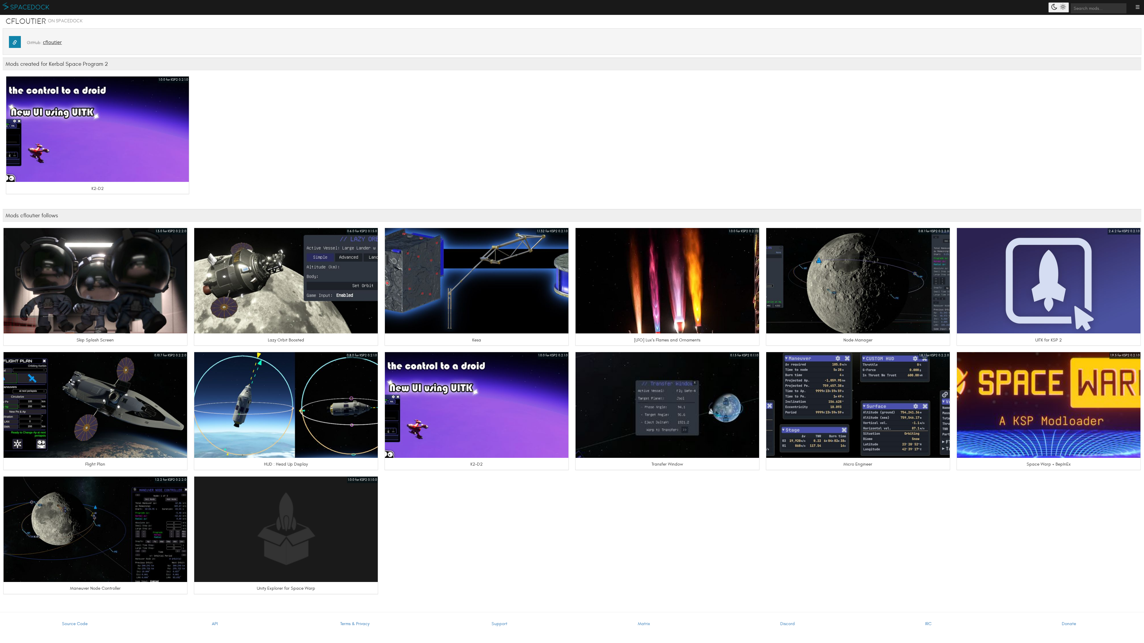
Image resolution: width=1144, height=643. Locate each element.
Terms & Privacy (354, 623)
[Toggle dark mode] (1058, 7)
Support (499, 623)
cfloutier (52, 42)
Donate (1069, 623)
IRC (928, 623)
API (215, 623)
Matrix (644, 623)
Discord (787, 623)
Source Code (75, 623)
